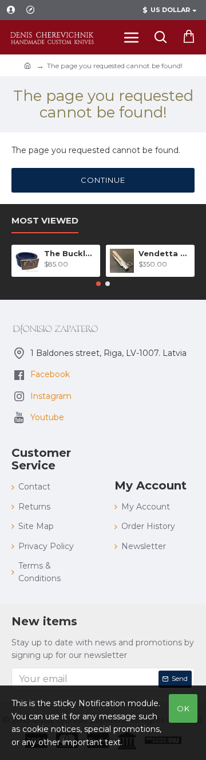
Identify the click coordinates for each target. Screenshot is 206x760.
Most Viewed (44, 221)
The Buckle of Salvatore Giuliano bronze (70, 253)
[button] (98, 283)
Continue (103, 180)
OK (183, 708)
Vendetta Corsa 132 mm (164, 253)
